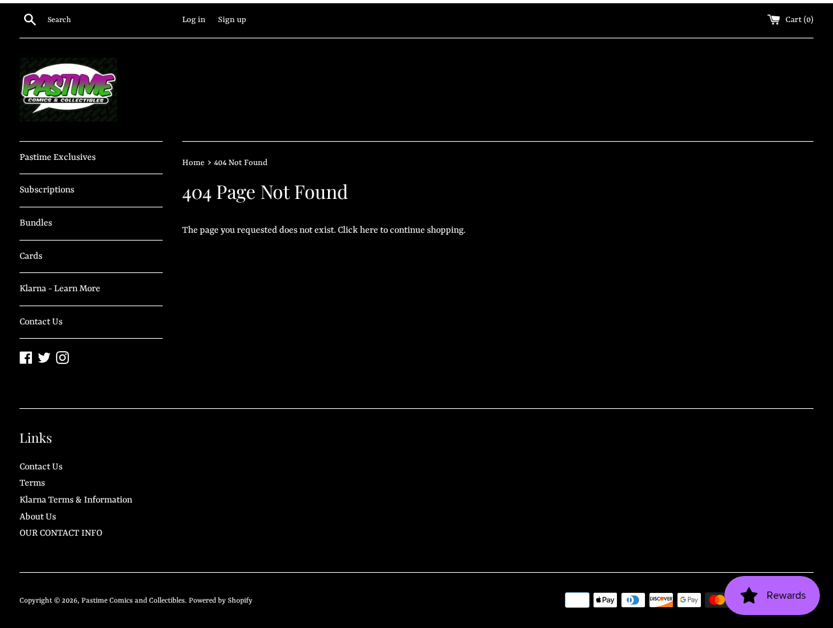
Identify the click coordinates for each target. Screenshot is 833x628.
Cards (31, 256)
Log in (194, 20)
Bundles (36, 223)
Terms (32, 483)
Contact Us (41, 322)
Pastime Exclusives (58, 157)
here (369, 230)
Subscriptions (47, 190)
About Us (38, 517)
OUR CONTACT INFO (61, 533)
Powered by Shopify (221, 601)
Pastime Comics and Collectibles (133, 601)
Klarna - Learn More (60, 288)
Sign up (232, 20)
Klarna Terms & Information (76, 500)
